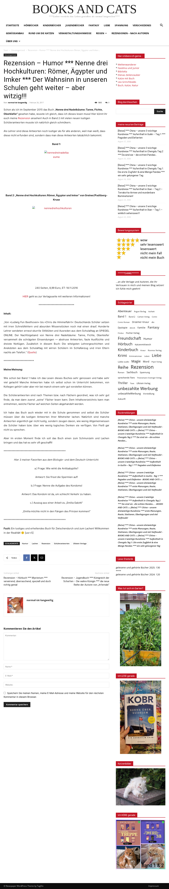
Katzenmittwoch (143, 344)
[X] (34, 557)
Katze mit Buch (126, 78)
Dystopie (122, 327)
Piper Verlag (157, 362)
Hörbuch (125, 344)
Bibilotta (122, 71)
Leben (147, 356)
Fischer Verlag (132, 332)
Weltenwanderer (127, 64)
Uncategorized (18, 50)
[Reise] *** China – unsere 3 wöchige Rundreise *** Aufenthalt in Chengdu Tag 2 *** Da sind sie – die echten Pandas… (140, 151)
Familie (141, 327)
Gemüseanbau (15, 33)
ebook (132, 328)
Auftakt (151, 311)
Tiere (132, 383)
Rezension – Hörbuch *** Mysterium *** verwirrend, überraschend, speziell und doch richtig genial (27, 581)
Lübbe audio (123, 361)
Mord (146, 361)
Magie (136, 361)
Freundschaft (129, 338)
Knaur (143, 350)
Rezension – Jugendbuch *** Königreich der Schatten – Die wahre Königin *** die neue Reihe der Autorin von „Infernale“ (85, 581)
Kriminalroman (135, 356)
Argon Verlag (140, 311)
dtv (153, 322)
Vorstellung (148, 393)
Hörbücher (31, 25)
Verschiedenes (142, 25)
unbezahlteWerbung (129, 393)
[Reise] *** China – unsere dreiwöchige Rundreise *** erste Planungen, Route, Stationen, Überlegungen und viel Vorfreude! (140, 486)
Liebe (107, 25)
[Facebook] (26, 557)
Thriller (123, 383)
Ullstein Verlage (79, 543)
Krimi (122, 355)
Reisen (100, 33)
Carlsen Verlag (143, 316)
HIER (25, 296)
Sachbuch (132, 372)
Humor (25, 543)
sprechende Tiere (126, 377)
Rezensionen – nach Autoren (130, 33)
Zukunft (122, 398)
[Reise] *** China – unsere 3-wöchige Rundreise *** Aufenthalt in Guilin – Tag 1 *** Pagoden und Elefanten (141, 134)
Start (6, 50)
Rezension (24, 118)
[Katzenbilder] (140, 786)
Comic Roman (124, 322)
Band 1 (122, 316)
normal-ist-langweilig (17, 102)
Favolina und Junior (128, 68)
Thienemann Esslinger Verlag (149, 378)
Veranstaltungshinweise (75, 33)
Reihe (123, 367)
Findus (121, 333)
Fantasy (94, 25)
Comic (154, 317)
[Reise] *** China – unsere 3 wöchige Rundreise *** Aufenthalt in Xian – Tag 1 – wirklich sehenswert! (140, 210)
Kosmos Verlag (155, 350)
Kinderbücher (52, 25)
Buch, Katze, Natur (128, 85)
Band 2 (132, 316)
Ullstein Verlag (143, 383)
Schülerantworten (61, 543)
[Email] (41, 557)
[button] (161, 25)
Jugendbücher (75, 25)
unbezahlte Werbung (138, 388)
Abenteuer (125, 311)
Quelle (32, 352)
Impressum (153, 886)
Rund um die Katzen (41, 33)
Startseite (12, 25)
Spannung (121, 25)
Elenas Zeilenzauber (129, 75)
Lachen (35, 543)
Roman (121, 372)
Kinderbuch (128, 349)
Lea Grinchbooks (127, 81)
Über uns (12, 41)
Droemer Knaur (140, 322)
